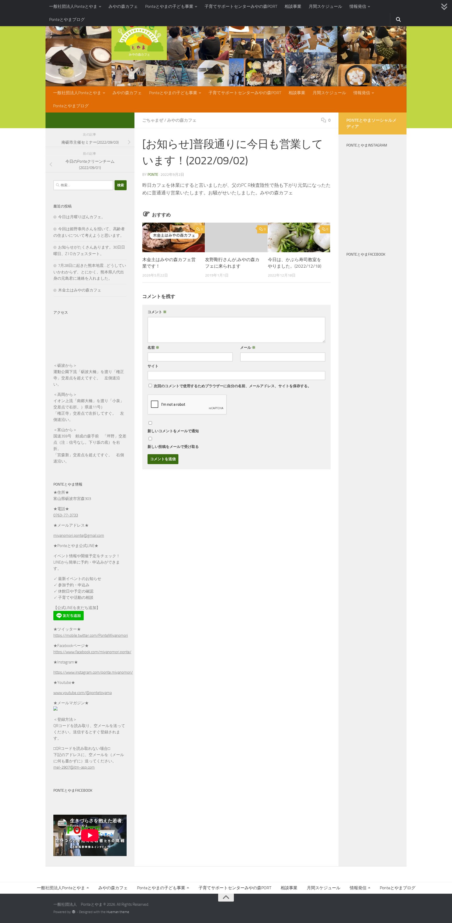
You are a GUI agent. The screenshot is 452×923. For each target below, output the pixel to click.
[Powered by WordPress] (73, 912)
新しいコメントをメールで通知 (173, 431)
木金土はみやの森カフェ (79, 290)
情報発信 (357, 6)
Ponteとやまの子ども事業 (169, 6)
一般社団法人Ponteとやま (73, 6)
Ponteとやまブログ (67, 19)
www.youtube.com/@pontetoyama (82, 692)
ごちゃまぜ (152, 120)
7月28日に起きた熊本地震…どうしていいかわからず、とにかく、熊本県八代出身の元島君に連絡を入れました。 (89, 272)
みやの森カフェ (123, 6)
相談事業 (293, 6)
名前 (153, 347)
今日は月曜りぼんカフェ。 (81, 217)
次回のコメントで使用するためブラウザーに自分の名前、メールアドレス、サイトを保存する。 (232, 386)
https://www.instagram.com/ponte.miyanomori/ (93, 672)
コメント (157, 312)
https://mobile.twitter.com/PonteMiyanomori (90, 635)
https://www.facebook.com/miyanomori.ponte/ (92, 652)
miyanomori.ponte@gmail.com (78, 535)
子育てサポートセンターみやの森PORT (241, 6)
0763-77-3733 (65, 515)
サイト (153, 366)
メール (248, 347)
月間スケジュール (325, 6)
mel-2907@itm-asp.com (74, 767)
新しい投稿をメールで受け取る (173, 446)
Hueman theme (117, 912)
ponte (153, 174)
